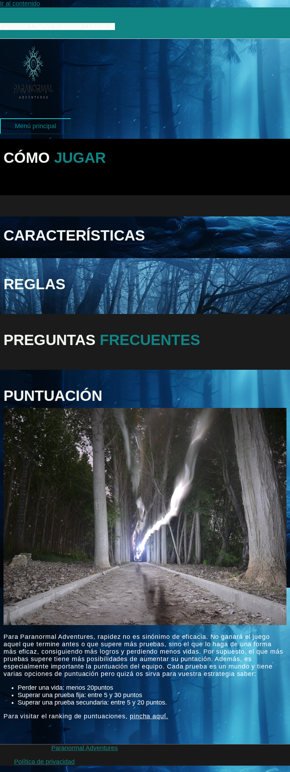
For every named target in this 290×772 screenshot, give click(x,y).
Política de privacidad (44, 761)
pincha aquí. (149, 716)
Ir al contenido (20, 3)
